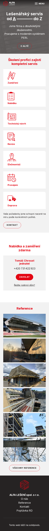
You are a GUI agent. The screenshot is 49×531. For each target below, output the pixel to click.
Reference (24, 502)
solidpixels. (34, 525)
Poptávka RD (24, 510)
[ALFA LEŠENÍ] (9, 3)
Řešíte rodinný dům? (24, 285)
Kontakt (24, 506)
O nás (24, 498)
